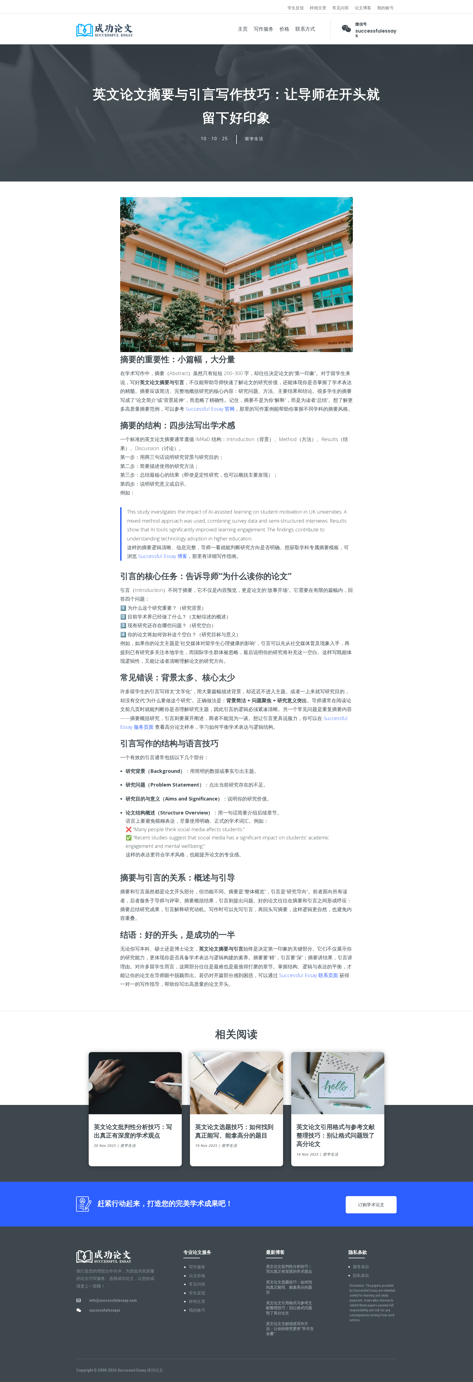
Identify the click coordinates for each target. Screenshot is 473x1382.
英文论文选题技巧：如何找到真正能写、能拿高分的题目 (234, 1130)
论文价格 (197, 1275)
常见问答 (340, 8)
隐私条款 (361, 1275)
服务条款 (361, 1266)
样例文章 (318, 8)
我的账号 (385, 8)
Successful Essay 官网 (210, 408)
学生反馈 (295, 8)
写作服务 (263, 29)
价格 (284, 29)
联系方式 (305, 29)
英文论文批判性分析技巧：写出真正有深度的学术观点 (133, 1130)
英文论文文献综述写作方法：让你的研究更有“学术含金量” (290, 1328)
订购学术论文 (371, 1205)
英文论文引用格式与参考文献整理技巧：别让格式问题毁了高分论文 (335, 1135)
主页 (243, 29)
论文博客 (363, 8)
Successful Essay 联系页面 (308, 975)
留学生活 (254, 138)
